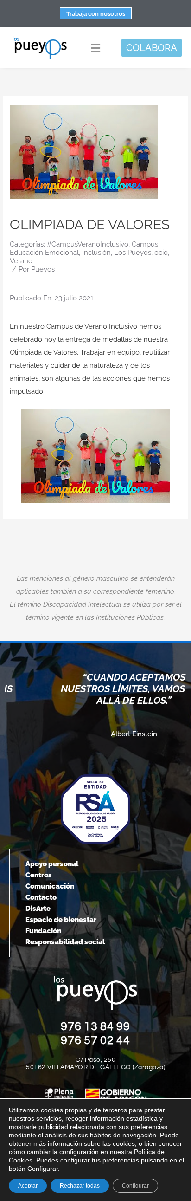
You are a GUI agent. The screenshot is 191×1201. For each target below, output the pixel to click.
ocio (161, 252)
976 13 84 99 (95, 1026)
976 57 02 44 (95, 1040)
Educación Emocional (44, 252)
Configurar (135, 1185)
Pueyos (43, 269)
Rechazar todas (80, 1185)
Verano (21, 261)
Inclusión (96, 252)
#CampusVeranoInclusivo (87, 244)
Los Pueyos (132, 252)
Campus (145, 244)
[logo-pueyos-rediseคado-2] (40, 39)
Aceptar (28, 1185)
